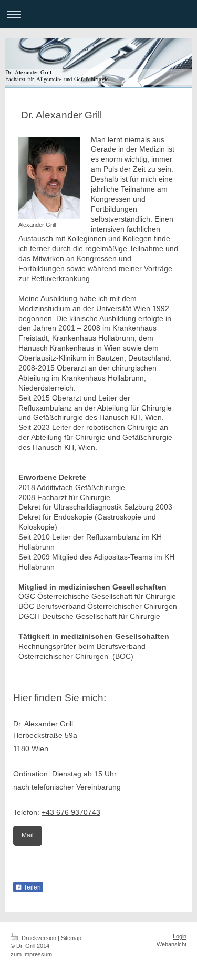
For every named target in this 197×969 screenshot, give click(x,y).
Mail (28, 835)
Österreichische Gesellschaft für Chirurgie (106, 596)
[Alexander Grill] (49, 178)
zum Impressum (31, 954)
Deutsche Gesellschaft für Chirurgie (101, 616)
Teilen (31, 887)
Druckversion (39, 938)
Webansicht (171, 944)
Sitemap (71, 938)
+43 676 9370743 (71, 812)
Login (179, 936)
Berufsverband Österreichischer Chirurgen (106, 606)
